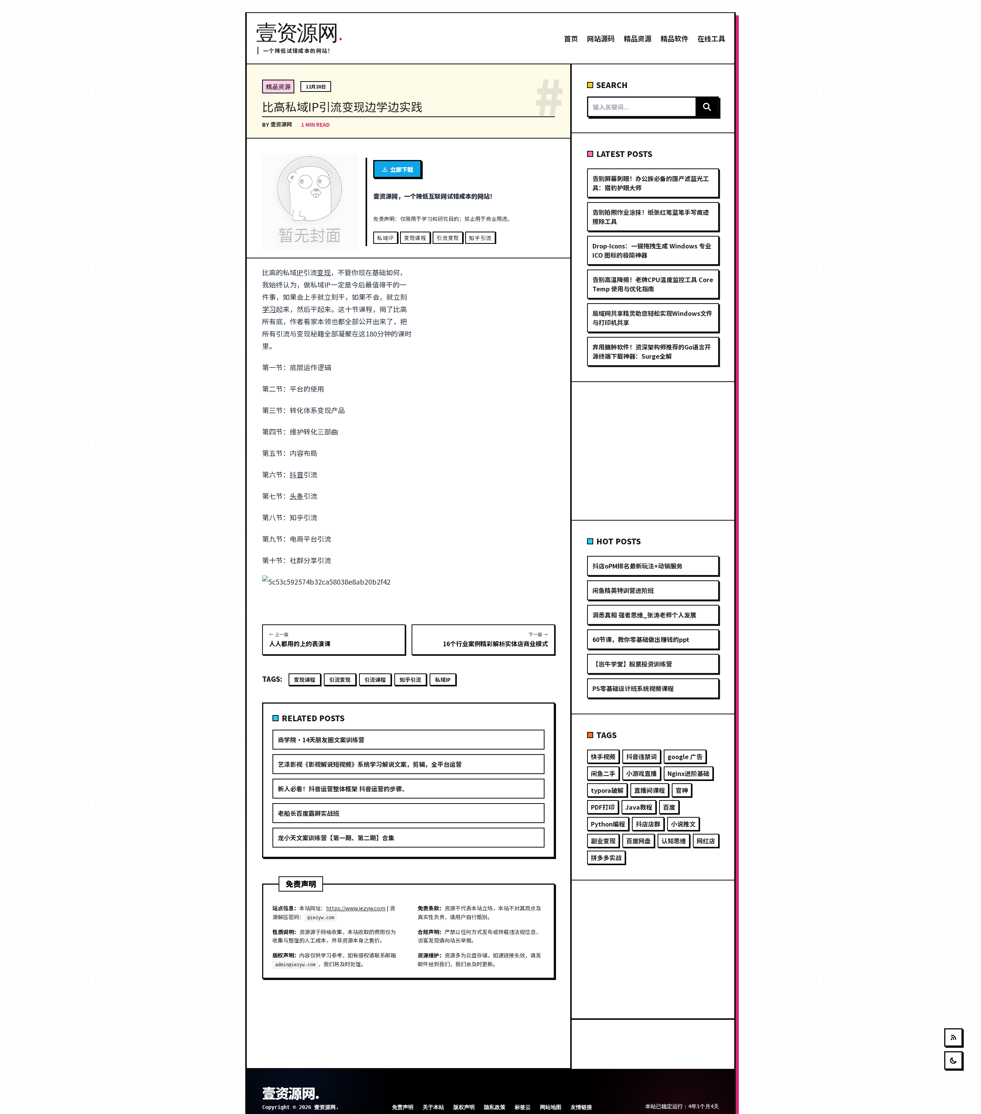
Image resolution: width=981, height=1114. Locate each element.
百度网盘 (638, 840)
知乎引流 (480, 238)
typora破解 (607, 790)
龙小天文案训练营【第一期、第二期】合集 (336, 837)
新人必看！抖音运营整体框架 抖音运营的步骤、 (343, 788)
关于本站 (433, 1107)
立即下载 (401, 169)
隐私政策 (494, 1107)
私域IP (385, 238)
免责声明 (402, 1107)
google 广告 (685, 756)
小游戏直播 (641, 773)
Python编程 (608, 823)
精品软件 (674, 38)
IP (300, 272)
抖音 (296, 474)
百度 (669, 807)
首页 (571, 38)
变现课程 (415, 238)
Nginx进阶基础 (688, 773)
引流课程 (375, 679)
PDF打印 (603, 807)
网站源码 (601, 38)
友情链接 (581, 1107)
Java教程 (638, 807)
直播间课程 (649, 790)
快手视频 (603, 756)
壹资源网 (281, 124)
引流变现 (447, 238)
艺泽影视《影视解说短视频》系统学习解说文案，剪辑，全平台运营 (370, 764)
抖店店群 (648, 823)
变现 (324, 272)
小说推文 (683, 823)
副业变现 (603, 840)
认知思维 (673, 840)
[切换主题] (953, 1060)
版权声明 (464, 1107)
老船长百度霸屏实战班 (308, 813)
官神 (682, 790)
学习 (269, 309)
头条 (296, 496)
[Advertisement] (488, 322)
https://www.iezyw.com (356, 908)
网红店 (706, 840)
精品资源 (637, 38)
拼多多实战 (606, 857)
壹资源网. (290, 1093)
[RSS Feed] (953, 1037)
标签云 (523, 1107)
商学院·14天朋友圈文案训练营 (321, 739)
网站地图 (550, 1107)
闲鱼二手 (603, 773)
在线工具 (711, 38)
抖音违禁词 (641, 756)
